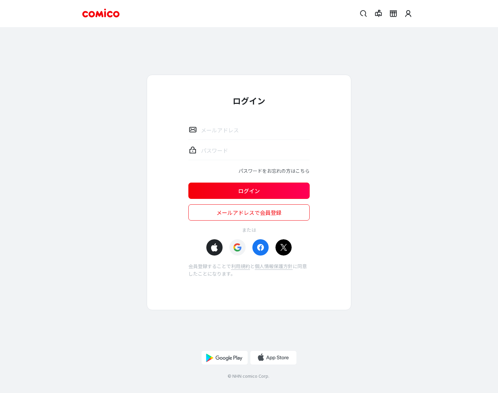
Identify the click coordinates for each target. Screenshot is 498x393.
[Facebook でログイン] (260, 247)
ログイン (249, 191)
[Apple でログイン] (214, 247)
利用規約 (240, 266)
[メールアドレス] (192, 130)
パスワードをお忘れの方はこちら (274, 170)
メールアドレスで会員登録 (249, 212)
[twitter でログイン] (283, 247)
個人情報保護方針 (274, 266)
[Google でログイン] (237, 247)
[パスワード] (192, 150)
